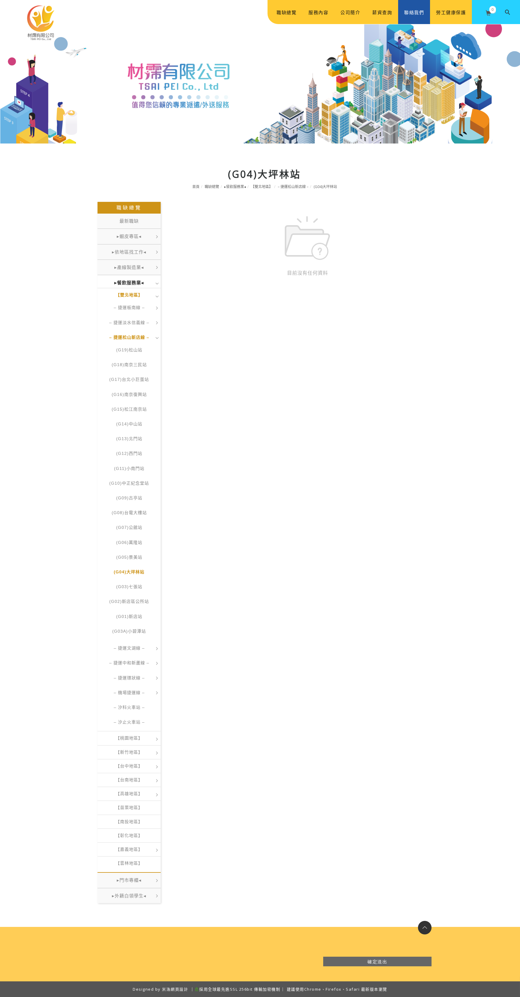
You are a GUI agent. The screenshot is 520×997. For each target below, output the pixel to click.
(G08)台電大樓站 (129, 512)
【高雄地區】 (129, 793)
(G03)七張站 (129, 586)
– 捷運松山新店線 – (293, 186)
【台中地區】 (129, 766)
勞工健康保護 (451, 12)
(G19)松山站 (129, 349)
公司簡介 (350, 12)
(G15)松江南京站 (129, 409)
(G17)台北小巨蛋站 (129, 379)
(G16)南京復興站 (129, 394)
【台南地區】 (129, 779)
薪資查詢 (382, 12)
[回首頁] (41, 12)
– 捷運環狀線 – (129, 677)
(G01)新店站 (129, 616)
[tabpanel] (260, 84)
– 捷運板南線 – (129, 307)
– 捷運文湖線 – (129, 648)
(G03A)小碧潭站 (129, 631)
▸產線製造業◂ (129, 267)
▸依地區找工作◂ (129, 252)
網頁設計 (179, 989)
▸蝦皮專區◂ (129, 236)
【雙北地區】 (262, 186)
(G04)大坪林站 (325, 186)
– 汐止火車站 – (129, 722)
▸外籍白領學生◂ (129, 895)
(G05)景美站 (129, 557)
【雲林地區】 (129, 863)
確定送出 (377, 961)
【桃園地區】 (129, 738)
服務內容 (318, 12)
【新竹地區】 (129, 752)
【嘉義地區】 (129, 849)
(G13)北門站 (129, 438)
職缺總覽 (286, 12)
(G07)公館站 (129, 527)
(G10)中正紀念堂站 (129, 483)
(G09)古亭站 (129, 497)
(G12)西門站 (129, 453)
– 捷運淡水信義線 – (129, 322)
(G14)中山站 (129, 423)
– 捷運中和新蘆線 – (129, 662)
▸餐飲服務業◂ (235, 186)
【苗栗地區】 (129, 807)
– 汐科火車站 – (129, 707)
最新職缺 (129, 221)
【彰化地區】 (129, 835)
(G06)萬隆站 (129, 542)
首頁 (196, 186)
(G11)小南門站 (129, 468)
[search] (508, 12)
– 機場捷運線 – (129, 692)
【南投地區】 (129, 821)
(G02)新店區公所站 (129, 601)
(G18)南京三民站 (129, 364)
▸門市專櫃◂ (129, 880)
